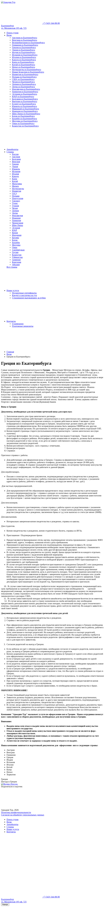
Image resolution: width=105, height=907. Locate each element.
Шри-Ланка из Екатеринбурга (26, 114)
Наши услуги (13, 290)
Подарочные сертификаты (24, 293)
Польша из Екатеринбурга (24, 77)
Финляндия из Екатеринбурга (26, 89)
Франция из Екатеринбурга (25, 111)
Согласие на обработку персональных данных (22, 815)
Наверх (5, 904)
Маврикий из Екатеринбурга (25, 109)
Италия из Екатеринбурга (24, 57)
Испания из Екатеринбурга (24, 55)
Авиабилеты (12, 149)
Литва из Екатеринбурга (23, 87)
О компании (18, 324)
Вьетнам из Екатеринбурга (24, 101)
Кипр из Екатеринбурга (23, 62)
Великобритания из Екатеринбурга (28, 42)
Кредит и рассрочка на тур (24, 295)
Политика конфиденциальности (16, 812)
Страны (10, 152)
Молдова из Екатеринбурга (24, 121)
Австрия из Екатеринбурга (24, 38)
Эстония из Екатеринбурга (24, 94)
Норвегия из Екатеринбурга (25, 74)
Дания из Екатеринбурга (23, 50)
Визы (9, 35)
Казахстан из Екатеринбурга (25, 126)
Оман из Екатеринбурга (23, 123)
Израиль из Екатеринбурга (24, 106)
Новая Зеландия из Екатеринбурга (28, 72)
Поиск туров (12, 33)
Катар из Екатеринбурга (23, 116)
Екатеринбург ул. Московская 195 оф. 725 (14, 27)
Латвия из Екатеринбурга (24, 84)
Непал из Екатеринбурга (23, 67)
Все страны (12, 267)
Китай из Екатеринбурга (23, 64)
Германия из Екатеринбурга (25, 45)
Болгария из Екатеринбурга (25, 99)
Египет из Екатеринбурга (24, 104)
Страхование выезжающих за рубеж (29, 298)
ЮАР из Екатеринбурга (23, 96)
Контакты (11, 321)
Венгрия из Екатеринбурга (24, 40)
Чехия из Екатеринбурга (23, 82)
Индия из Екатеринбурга (23, 52)
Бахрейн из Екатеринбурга (24, 118)
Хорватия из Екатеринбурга (25, 91)
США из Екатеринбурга (23, 79)
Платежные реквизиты (22, 326)
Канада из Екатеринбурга (24, 60)
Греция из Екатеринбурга (24, 47)
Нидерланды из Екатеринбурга (26, 69)
